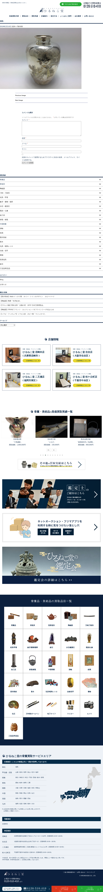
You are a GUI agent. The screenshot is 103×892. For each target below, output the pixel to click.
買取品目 (25, 16)
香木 (1, 242)
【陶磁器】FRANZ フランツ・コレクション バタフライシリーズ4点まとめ (27, 309)
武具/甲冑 (13, 647)
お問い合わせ (89, 16)
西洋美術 (3, 237)
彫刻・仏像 (4, 211)
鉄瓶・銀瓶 (4, 219)
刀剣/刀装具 (89, 625)
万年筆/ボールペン (32, 714)
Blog (1, 279)
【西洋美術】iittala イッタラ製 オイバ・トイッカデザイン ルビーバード (28, 296)
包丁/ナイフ (51, 714)
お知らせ (3, 284)
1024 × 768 (16, 26)
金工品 (2, 215)
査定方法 (54, 16)
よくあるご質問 (66, 16)
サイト (24, 149)
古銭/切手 (70, 691)
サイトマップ (91, 872)
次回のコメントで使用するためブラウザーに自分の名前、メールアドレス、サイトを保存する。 (51, 158)
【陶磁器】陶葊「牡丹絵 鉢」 (10, 301)
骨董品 (13, 625)
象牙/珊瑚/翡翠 (32, 647)
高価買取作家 (14, 16)
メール (25, 143)
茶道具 (32, 625)
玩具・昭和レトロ (6, 246)
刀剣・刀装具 (5, 193)
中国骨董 (51, 669)
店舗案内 (44, 16)
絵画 (1, 233)
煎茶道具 (3, 259)
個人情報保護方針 (69, 872)
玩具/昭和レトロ (51, 691)
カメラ (89, 714)
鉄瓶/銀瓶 (32, 669)
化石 (13, 714)
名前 (24, 138)
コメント (25, 120)
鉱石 (1, 264)
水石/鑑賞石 (70, 647)
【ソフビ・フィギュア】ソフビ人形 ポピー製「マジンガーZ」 (23, 314)
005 (21, 26)
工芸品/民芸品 (5, 268)
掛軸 (1, 228)
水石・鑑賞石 (5, 206)
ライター (70, 714)
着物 (1, 255)
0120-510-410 (13, 881)
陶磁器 (2, 188)
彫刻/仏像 (89, 647)
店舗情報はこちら (31, 360)
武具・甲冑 (4, 197)
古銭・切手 (4, 250)
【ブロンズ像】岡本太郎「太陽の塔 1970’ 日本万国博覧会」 (22, 305)
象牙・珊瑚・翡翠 (6, 202)
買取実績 (35, 16)
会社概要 (78, 16)
